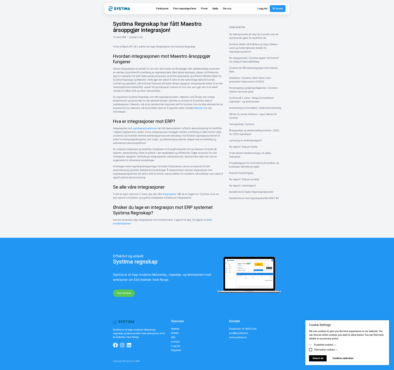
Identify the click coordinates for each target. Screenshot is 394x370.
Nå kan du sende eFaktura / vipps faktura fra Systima (253, 116)
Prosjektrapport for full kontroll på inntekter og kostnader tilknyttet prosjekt (254, 165)
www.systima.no (238, 337)
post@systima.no (238, 333)
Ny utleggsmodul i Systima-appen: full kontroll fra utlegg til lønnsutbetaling (254, 60)
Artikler (175, 333)
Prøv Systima (124, 293)
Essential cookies (323, 344)
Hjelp (215, 8)
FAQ (173, 337)
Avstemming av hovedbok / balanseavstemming (255, 107)
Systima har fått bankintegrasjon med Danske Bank (253, 70)
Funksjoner (162, 8)
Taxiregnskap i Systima (241, 124)
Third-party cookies (324, 349)
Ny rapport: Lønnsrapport (242, 185)
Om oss (227, 8)
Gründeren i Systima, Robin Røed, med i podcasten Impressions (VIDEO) (250, 79)
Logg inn (262, 8)
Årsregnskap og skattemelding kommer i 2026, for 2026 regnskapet (254, 132)
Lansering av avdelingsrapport (245, 140)
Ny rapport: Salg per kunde (243, 146)
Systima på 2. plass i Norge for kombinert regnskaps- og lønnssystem (251, 99)
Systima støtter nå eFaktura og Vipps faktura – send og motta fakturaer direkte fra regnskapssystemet (254, 48)
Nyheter (175, 328)
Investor (175, 341)
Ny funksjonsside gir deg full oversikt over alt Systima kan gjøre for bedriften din (253, 36)
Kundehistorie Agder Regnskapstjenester (251, 191)
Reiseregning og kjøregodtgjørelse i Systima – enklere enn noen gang (254, 89)
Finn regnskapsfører (184, 8)
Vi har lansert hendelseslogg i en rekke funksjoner (250, 155)
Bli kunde (278, 8)
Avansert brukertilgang (241, 173)
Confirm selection (342, 358)
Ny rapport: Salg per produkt (244, 179)
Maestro (198, 108)
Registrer (176, 350)
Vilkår (137, 361)
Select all (317, 358)
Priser (204, 8)
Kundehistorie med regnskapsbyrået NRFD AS (254, 198)
